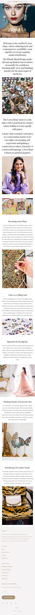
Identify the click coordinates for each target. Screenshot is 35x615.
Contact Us (5, 558)
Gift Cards (4, 575)
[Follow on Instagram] (7, 603)
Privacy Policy (6, 552)
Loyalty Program (6, 569)
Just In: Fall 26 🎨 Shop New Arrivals (17, 1)
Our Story (4, 546)
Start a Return (5, 563)
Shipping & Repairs (7, 566)
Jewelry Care (5, 572)
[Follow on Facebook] (2, 603)
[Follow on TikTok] (16, 603)
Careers (4, 555)
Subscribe (8, 597)
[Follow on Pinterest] (11, 603)
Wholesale (4, 578)
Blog (3, 549)
